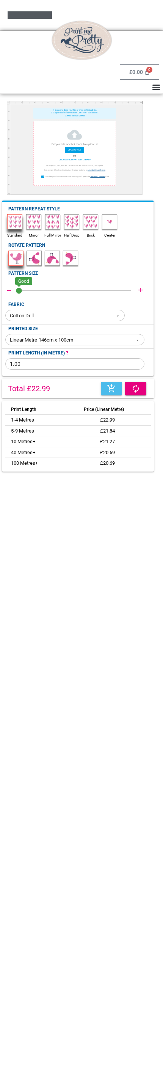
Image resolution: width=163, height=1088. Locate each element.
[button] (156, 86)
